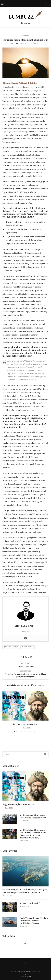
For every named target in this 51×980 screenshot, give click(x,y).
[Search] (48, 3)
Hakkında (26, 631)
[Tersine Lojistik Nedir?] (9, 907)
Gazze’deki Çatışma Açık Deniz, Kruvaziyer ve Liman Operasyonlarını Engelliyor (24, 891)
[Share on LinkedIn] (28, 657)
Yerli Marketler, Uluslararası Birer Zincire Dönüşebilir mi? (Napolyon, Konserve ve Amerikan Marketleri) (33, 834)
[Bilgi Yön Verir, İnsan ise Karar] (25, 705)
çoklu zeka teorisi (11, 647)
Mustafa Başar (21, 43)
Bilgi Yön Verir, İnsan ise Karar (25, 724)
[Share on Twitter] (26, 657)
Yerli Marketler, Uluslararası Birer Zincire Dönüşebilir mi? (33, 816)
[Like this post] (21, 657)
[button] (4, 711)
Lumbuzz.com (35, 971)
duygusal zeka (27, 647)
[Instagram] (45, 3)
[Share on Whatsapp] (31, 657)
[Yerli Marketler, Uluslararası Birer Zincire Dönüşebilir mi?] (9, 819)
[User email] (25, 638)
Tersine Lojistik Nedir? (30, 903)
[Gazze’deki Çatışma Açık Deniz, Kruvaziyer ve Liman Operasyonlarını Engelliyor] (25, 871)
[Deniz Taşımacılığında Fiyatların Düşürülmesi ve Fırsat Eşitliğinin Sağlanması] (9, 922)
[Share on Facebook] (23, 657)
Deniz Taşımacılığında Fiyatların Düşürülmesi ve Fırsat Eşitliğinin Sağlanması (34, 920)
